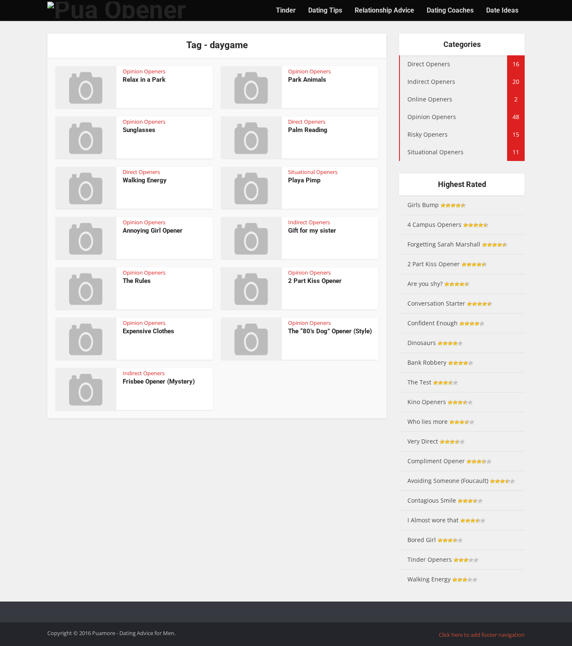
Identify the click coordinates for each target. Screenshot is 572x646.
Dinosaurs (421, 343)
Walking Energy (145, 180)
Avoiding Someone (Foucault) (447, 481)
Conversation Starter (436, 303)
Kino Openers (426, 402)
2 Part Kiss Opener (315, 281)
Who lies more (427, 421)
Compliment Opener (436, 461)
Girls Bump (423, 205)
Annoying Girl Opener (153, 230)
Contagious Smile (431, 500)
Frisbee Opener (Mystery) (159, 381)
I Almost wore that (433, 520)
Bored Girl (421, 540)
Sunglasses (139, 130)
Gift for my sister (312, 230)
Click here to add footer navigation (482, 634)
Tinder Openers (429, 559)
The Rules (137, 281)
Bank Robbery (426, 362)
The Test (419, 382)
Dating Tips (325, 10)
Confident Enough (432, 323)
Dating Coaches (450, 10)
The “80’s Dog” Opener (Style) (330, 331)
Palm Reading (307, 130)
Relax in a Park (144, 79)
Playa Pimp (304, 180)
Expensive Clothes (148, 331)
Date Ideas (502, 10)
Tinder (286, 10)
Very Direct (422, 441)
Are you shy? (425, 284)
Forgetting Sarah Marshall (443, 244)
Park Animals (307, 79)
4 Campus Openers (434, 224)
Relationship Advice (384, 10)
